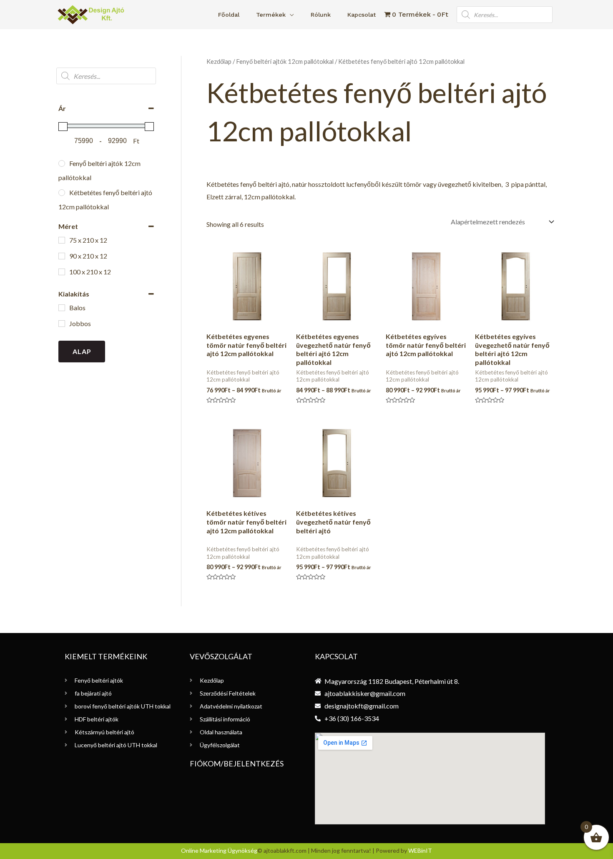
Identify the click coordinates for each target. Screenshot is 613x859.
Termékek (271, 14)
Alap (82, 351)
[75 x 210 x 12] (61, 240)
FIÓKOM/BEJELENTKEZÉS (237, 763)
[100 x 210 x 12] (61, 272)
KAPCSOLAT (336, 656)
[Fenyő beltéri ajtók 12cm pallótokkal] (61, 163)
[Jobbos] (61, 323)
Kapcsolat (361, 14)
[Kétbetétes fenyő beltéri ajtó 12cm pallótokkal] (61, 192)
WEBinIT (420, 850)
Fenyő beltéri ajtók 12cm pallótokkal (285, 61)
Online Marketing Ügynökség (219, 850)
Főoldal (228, 14)
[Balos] (61, 307)
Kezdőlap (218, 61)
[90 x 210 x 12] (61, 256)
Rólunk (321, 14)
